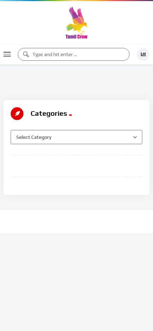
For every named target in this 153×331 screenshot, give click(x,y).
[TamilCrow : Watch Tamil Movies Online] (76, 22)
